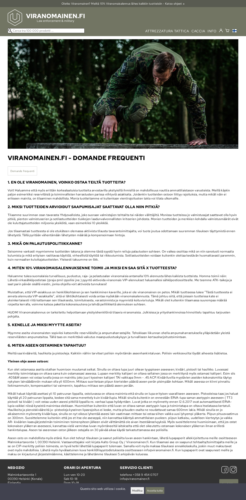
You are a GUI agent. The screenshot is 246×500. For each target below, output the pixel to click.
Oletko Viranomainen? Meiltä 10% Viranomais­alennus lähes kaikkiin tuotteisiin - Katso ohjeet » (123, 3)
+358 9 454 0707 (145, 475)
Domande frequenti (22, 171)
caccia (198, 31)
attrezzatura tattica (167, 31)
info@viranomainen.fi (135, 479)
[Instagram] (233, 470)
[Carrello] (227, 31)
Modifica (137, 490)
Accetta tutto (155, 490)
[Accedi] (221, 30)
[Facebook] (224, 470)
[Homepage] (46, 25)
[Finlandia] (235, 31)
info (212, 31)
